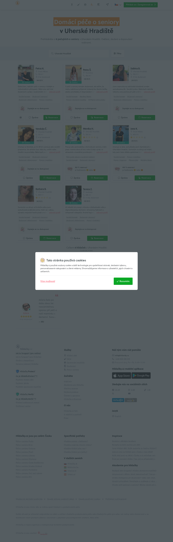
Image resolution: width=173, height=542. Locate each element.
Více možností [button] (47, 281)
